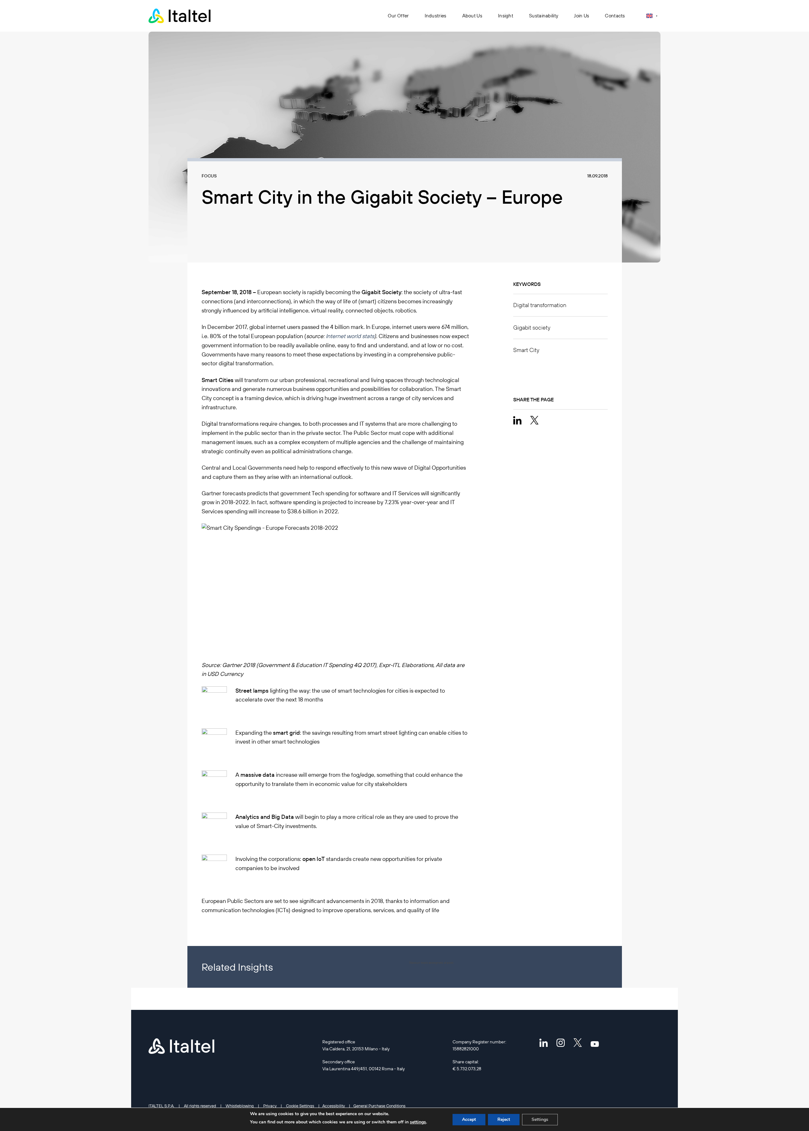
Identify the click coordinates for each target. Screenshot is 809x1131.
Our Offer (398, 16)
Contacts (615, 16)
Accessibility (333, 1105)
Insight (505, 16)
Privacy (270, 1105)
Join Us (581, 16)
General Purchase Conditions (379, 1105)
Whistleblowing (240, 1105)
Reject (503, 1119)
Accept (469, 1119)
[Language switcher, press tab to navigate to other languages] (651, 15)
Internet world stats (350, 336)
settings (418, 1122)
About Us (472, 16)
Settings (540, 1119)
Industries (436, 16)
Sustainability (543, 16)
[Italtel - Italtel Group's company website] (180, 16)
